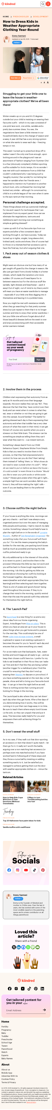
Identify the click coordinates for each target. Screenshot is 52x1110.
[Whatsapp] (28, 947)
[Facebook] (23, 947)
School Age (6, 1043)
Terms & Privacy (8, 1082)
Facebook (9, 870)
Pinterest (43, 870)
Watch (4, 1052)
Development (41, 16)
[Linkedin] (19, 947)
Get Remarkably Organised (33, 536)
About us (5, 1070)
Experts (4, 1055)
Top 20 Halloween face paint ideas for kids (22, 821)
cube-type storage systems (21, 637)
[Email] (37, 947)
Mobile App (6, 1073)
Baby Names (7, 1059)
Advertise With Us (9, 1076)
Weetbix (19, 675)
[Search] (42, 3)
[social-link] (9, 988)
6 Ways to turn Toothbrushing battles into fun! (37, 799)
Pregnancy (6, 1030)
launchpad (12, 617)
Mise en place (32, 624)
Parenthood (6, 1049)
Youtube (26, 870)
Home (6, 16)
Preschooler (21, 16)
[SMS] (33, 947)
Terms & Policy (31, 1102)
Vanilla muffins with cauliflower (16, 827)
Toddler (4, 1036)
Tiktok (34, 870)
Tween (4, 1046)
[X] (14, 947)
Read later (28, 78)
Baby (3, 1033)
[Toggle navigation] (48, 3)
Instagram (17, 870)
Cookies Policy (8, 1079)
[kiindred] (8, 4)
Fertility (4, 1027)
